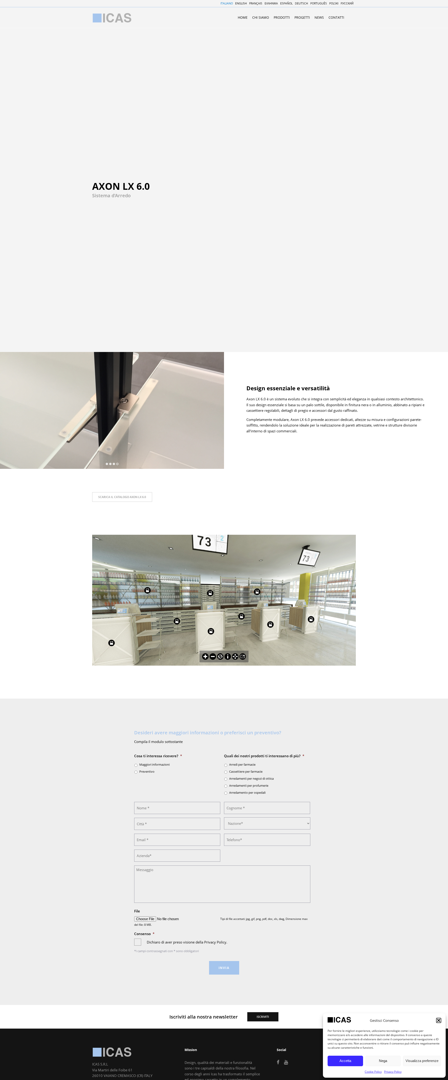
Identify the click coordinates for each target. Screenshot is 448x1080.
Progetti (302, 17)
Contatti (336, 17)
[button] (438, 1020)
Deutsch (301, 3)
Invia (224, 968)
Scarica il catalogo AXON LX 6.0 (122, 497)
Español (286, 3)
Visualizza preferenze (422, 1061)
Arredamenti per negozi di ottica (251, 778)
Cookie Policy (373, 1072)
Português (318, 3)
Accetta (345, 1061)
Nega (383, 1061)
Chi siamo (260, 17)
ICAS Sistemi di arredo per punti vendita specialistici (112, 17)
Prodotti (282, 17)
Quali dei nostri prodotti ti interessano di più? (264, 756)
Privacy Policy (393, 1072)
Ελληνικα (271, 3)
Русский (347, 3)
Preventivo (146, 771)
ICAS (112, 1052)
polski (333, 3)
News (319, 17)
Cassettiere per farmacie (245, 771)
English (241, 3)
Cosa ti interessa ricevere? (158, 756)
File (137, 911)
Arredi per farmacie (242, 764)
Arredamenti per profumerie (248, 785)
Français (255, 3)
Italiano (226, 3)
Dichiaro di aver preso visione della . (187, 942)
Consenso (144, 934)
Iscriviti (263, 1017)
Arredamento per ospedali (247, 792)
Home (243, 17)
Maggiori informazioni (154, 764)
